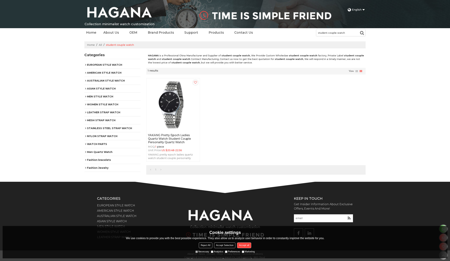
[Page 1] (150, 169)
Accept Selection (224, 245)
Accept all (244, 245)
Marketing (250, 251)
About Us (111, 33)
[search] (361, 32)
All (100, 44)
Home (91, 33)
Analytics (218, 251)
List (357, 71)
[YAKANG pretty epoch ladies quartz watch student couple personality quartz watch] (173, 105)
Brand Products (161, 33)
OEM (133, 33)
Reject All (205, 245)
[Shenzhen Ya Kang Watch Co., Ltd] (119, 12)
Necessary (203, 251)
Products (216, 33)
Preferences (234, 251)
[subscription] (349, 218)
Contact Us (243, 33)
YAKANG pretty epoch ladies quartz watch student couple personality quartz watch (169, 138)
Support (191, 33)
